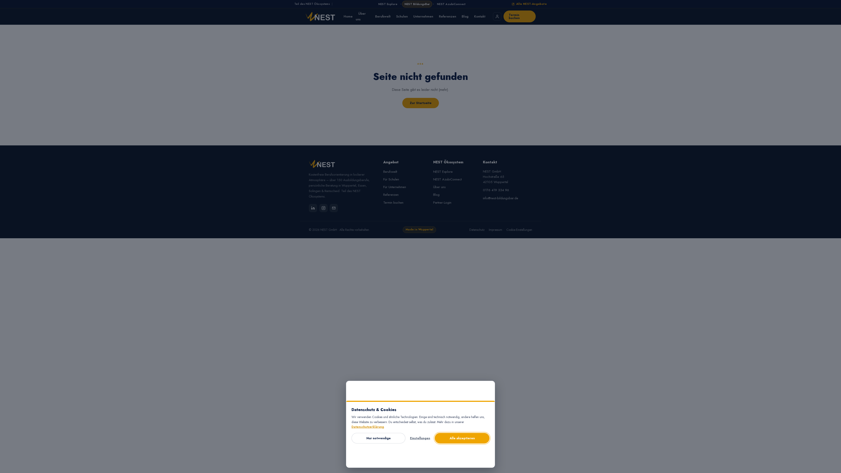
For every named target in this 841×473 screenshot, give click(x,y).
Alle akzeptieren (462, 438)
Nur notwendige (378, 438)
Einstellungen (420, 438)
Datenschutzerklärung (368, 427)
